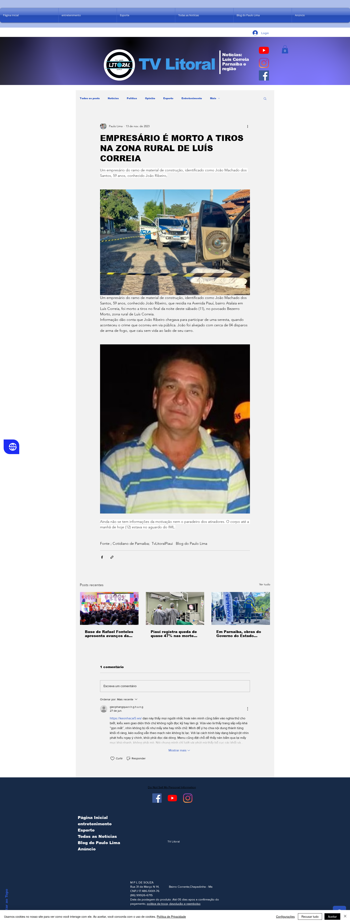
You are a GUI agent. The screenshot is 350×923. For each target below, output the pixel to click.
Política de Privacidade (171, 916)
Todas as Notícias (97, 836)
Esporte (168, 98)
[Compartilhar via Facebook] (102, 557)
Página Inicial (93, 817)
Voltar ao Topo (7, 902)
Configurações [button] (285, 916)
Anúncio (87, 849)
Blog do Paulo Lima (98, 842)
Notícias (113, 98)
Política (132, 98)
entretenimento (95, 824)
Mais (213, 98)
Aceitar (332, 916)
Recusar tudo (310, 916)
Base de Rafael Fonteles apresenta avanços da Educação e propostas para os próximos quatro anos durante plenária (109, 634)
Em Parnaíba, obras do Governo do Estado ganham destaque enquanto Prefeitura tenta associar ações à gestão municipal (239, 634)
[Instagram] (264, 63)
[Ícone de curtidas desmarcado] (112, 758)
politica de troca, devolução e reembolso (174, 903)
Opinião (150, 98)
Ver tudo (264, 584)
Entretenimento (191, 98)
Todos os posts (90, 98)
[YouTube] (264, 50)
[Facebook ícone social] (264, 75)
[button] (285, 49)
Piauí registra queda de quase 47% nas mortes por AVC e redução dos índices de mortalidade (174, 634)
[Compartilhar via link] (112, 557)
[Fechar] (345, 916)
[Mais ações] (247, 126)
